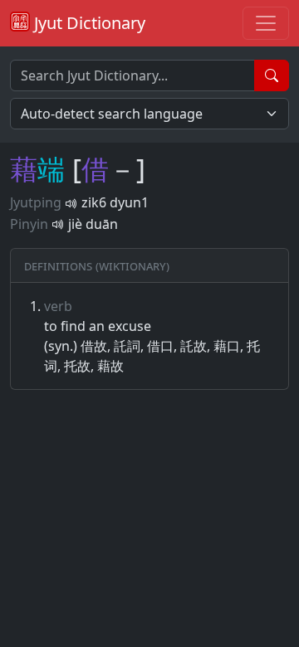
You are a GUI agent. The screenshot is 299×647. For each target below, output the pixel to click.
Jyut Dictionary (87, 23)
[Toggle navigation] (266, 23)
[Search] (271, 75)
